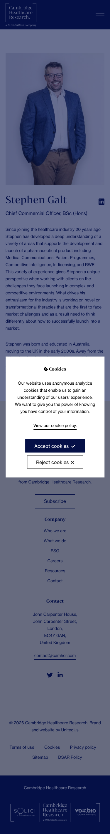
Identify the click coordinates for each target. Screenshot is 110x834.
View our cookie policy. (55, 425)
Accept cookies (51, 446)
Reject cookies (52, 462)
